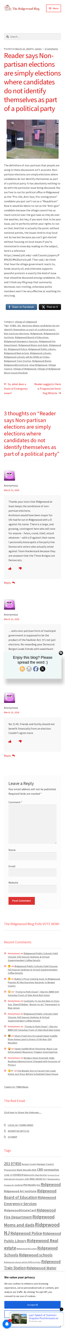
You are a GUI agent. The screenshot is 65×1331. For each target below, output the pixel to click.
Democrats (28, 1175)
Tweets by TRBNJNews (16, 1086)
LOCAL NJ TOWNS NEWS (20, 1125)
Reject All (32, 1323)
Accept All (32, 1304)
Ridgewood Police (17, 349)
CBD (40, 1169)
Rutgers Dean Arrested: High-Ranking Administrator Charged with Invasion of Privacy (34, 1061)
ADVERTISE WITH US (18, 1131)
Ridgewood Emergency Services (21, 341)
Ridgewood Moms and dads (33, 345)
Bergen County (29, 1164)
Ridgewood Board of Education (31, 337)
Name (12, 850)
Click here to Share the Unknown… (23, 1112)
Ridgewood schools (40, 353)
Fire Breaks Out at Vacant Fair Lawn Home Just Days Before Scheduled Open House (33, 1072)
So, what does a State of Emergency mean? (16, 388)
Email (11, 866)
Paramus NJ (9, 1185)
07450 (13, 325)
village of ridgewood (26, 321)
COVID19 (18, 1174)
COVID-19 (8, 1175)
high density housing (14, 1179)
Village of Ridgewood (24, 368)
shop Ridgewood (38, 365)
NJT (45, 1179)
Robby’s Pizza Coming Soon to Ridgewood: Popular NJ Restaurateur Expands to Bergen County (34, 982)
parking (19, 1185)
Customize (32, 1314)
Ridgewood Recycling (27, 1248)
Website (13, 882)
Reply (7, 582)
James (38, 48)
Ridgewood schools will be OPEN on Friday (26, 357)
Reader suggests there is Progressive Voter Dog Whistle (47, 388)
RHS (38, 1185)
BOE (34, 1169)
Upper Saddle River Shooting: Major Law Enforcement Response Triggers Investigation (33, 1050)
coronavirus (51, 1170)
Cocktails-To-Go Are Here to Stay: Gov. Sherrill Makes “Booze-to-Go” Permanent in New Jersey (34, 1004)
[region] (32, 1301)
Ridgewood (36, 333)
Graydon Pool (53, 1175)
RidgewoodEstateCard (16, 365)
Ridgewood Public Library (42, 349)
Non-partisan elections (16, 333)
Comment (15, 802)
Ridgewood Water (41, 361)
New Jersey (36, 1178)
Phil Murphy (29, 1185)
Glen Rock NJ (41, 1175)
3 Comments (51, 48)
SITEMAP (12, 1136)
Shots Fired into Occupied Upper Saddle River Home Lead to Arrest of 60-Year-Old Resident (32, 1039)
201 (19, 325)
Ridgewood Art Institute (20, 1191)
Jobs (26, 1179)
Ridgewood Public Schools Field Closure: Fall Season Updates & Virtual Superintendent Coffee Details (33, 957)
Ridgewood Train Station (17, 361)
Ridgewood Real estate (16, 353)
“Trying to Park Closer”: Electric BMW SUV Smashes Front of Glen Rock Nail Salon (33, 993)
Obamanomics (53, 1179)
